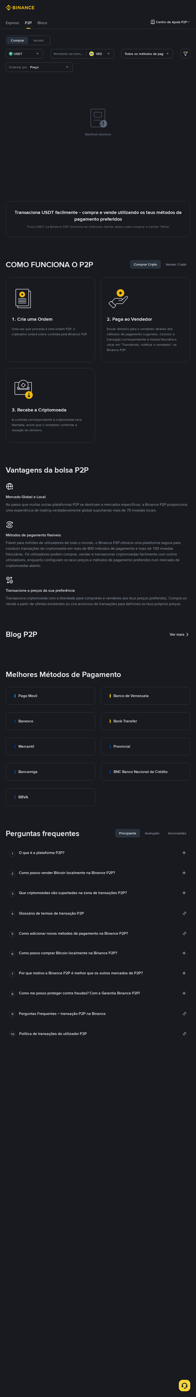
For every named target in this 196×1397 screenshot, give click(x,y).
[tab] (12, 23)
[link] (50, 696)
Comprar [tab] (17, 40)
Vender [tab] (38, 40)
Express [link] (12, 22)
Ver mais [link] (177, 634)
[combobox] (24, 54)
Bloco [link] (42, 22)
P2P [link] (28, 22)
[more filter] (185, 54)
